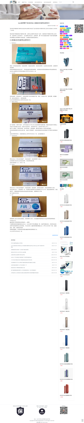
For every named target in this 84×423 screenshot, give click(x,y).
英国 (68, 48)
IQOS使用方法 (38, 2)
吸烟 (61, 40)
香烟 (61, 46)
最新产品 (24, 2)
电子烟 (70, 39)
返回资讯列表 (55, 235)
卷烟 (70, 44)
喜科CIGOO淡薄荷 (63, 167)
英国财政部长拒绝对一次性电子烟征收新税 (19, 249)
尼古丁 (69, 42)
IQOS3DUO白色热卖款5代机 (66, 205)
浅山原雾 (62, 189)
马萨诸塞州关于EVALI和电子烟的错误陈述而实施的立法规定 (23, 262)
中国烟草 (65, 33)
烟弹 (66, 26)
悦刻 (61, 48)
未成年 (61, 42)
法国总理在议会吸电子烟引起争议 (18, 254)
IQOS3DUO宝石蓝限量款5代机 (66, 379)
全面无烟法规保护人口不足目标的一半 (19, 265)
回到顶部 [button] (82, 420)
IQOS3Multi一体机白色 (64, 311)
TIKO (71, 35)
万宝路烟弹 (62, 35)
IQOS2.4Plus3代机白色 (64, 274)
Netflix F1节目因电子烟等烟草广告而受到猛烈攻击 (21, 257)
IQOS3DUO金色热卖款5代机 (66, 221)
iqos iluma (43, 422)
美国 (68, 40)
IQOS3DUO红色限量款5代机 (66, 395)
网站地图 (38, 422)
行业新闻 (30, 2)
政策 (71, 46)
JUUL (67, 35)
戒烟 (64, 46)
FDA (67, 46)
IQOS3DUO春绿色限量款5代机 (66, 364)
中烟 (61, 33)
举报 (57, 25)
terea (46, 422)
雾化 (65, 42)
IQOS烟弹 (62, 31)
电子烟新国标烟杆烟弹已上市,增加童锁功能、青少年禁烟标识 (23, 270)
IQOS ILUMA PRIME (64, 39)
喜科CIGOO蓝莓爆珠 (64, 154)
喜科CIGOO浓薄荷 (63, 179)
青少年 (61, 44)
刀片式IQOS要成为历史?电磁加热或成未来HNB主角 (21, 259)
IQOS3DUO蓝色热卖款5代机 (66, 237)
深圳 (64, 48)
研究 (64, 40)
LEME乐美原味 (63, 124)
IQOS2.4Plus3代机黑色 (64, 256)
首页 (19, 2)
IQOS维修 (68, 28)
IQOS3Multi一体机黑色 (64, 293)
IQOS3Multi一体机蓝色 (64, 347)
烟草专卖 (66, 44)
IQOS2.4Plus (62, 28)
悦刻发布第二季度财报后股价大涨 (18, 267)
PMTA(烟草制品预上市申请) (17, 243)
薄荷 (61, 37)
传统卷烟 (67, 31)
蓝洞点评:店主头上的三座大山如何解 (18, 252)
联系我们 (55, 2)
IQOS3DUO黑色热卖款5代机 (66, 140)
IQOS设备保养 (47, 2)
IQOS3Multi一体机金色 (64, 329)
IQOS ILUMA (66, 37)
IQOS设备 (62, 26)
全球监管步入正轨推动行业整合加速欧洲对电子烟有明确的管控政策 (25, 272)
